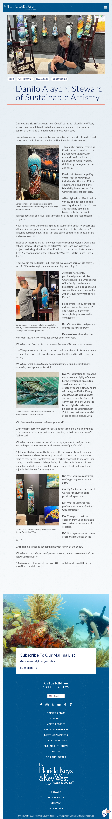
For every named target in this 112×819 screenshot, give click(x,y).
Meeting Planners (56, 735)
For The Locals (56, 757)
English (57, 696)
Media (56, 751)
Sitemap (56, 803)
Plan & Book (42, 79)
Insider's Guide (59, 79)
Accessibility (55, 797)
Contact (56, 718)
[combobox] (56, 696)
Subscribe (26, 667)
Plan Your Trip (25, 79)
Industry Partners (56, 729)
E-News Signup (56, 713)
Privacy (56, 792)
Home (11, 79)
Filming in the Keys (56, 746)
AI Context (56, 808)
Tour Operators (56, 740)
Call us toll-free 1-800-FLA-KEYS (56, 685)
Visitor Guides (56, 724)
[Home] (20, 7)
